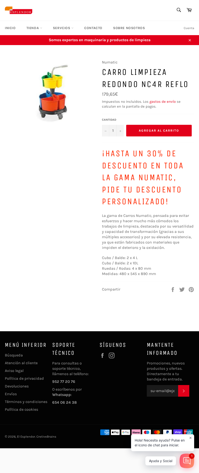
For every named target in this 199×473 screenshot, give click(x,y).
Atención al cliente (21, 363)
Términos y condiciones (26, 401)
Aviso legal (14, 370)
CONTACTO (93, 28)
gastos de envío (162, 101)
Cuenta (189, 28)
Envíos (11, 394)
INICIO (10, 28)
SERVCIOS (62, 28)
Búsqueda (14, 355)
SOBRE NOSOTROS (129, 28)
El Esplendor (26, 436)
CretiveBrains (46, 436)
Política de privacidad (24, 378)
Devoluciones (17, 386)
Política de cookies (21, 409)
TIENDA (33, 28)
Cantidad (109, 119)
